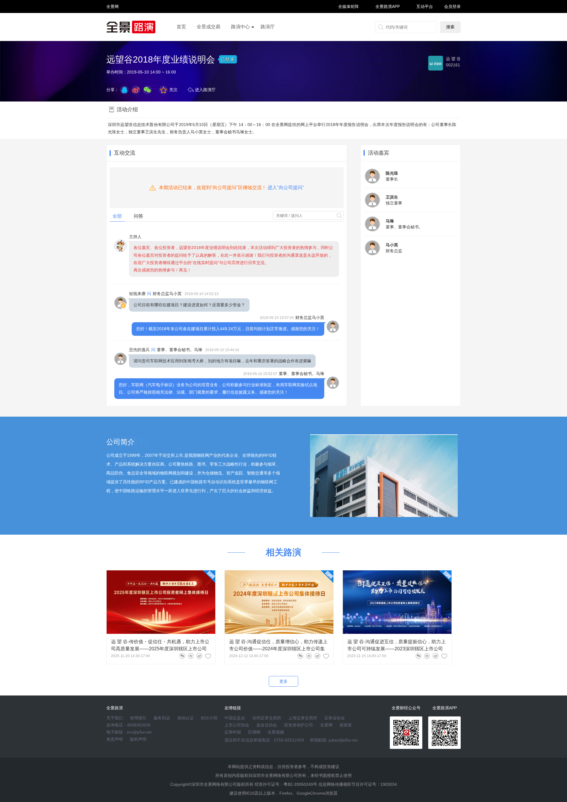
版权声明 (138, 739)
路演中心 (240, 26)
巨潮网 (254, 732)
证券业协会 (334, 718)
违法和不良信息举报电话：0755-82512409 (264, 740)
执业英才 (112, 6)
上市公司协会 (236, 725)
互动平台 (424, 6)
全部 (117, 216)
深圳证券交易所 (266, 718)
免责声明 (114, 739)
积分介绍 (209, 718)
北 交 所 (112, 16)
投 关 (112, 14)
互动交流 (124, 153)
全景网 (326, 725)
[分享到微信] (182, 656)
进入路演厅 (205, 89)
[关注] (208, 656)
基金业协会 (266, 725)
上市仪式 (240, 43)
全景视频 (276, 732)
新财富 (346, 725)
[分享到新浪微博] (135, 90)
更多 (283, 681)
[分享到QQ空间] (124, 90)
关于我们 (114, 718)
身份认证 (185, 718)
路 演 (112, 11)
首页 (181, 26)
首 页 (112, 1)
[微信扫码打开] (147, 90)
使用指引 (138, 718)
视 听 (112, 3)
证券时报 (232, 732)
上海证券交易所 (302, 718)
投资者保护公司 (298, 725)
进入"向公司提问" (286, 187)
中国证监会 (234, 718)
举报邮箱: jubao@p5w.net (334, 740)
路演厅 (267, 26)
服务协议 (162, 718)
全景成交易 (208, 26)
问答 (138, 216)
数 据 (112, 19)
